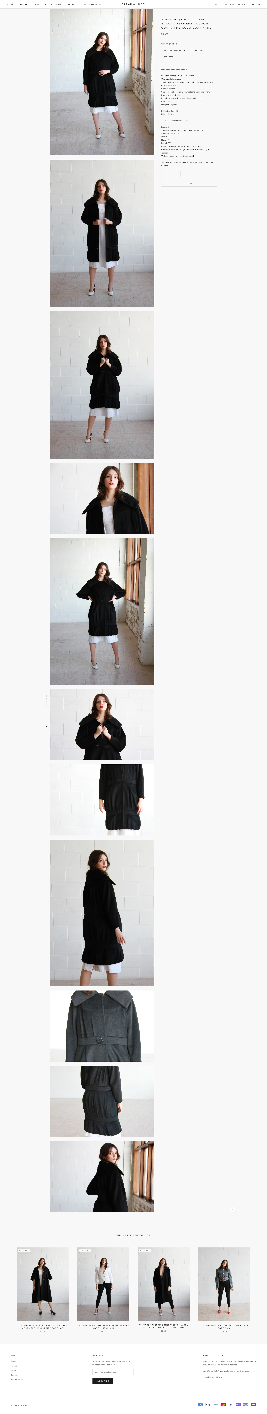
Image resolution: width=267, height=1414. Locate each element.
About (23, 4)
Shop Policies (92, 4)
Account (229, 4)
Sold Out (189, 184)
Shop (36, 4)
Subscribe (103, 1381)
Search (242, 4)
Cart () (255, 4)
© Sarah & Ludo (20, 1405)
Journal (72, 4)
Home (10, 4)
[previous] (9, 1287)
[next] (258, 1287)
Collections (53, 4)
